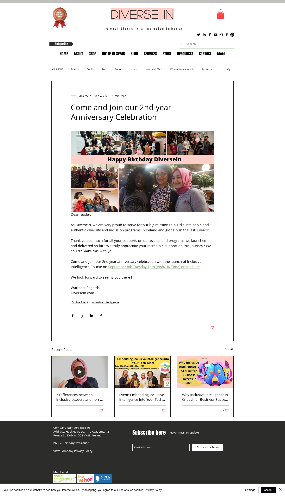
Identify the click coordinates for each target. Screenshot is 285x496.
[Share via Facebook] (72, 316)
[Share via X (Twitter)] (82, 316)
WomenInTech (154, 69)
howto (134, 69)
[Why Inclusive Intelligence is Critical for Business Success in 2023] (205, 372)
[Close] (280, 490)
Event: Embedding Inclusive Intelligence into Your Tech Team (141, 397)
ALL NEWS (57, 69)
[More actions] (212, 95)
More (205, 69)
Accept (268, 490)
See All (229, 349)
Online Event (80, 302)
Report (119, 69)
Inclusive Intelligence (105, 302)
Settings (250, 490)
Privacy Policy (153, 490)
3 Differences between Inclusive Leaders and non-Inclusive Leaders (78, 397)
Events (75, 69)
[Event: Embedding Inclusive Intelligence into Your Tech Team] (143, 372)
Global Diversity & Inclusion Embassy (144, 28)
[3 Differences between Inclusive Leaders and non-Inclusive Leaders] (80, 372)
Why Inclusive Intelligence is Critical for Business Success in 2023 (205, 397)
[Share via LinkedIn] (91, 316)
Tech (104, 69)
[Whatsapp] (232, 35)
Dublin (90, 69)
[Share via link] (101, 316)
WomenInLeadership (182, 69)
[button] (221, 14)
